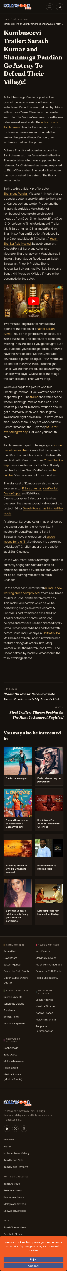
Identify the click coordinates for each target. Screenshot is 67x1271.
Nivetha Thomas (45, 1006)
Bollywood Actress (15, 1210)
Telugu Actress (13, 1190)
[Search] (59, 6)
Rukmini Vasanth (13, 997)
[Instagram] (24, 1128)
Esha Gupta (10, 1054)
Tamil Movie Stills (14, 1160)
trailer (34, 397)
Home (6, 19)
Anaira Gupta (12, 493)
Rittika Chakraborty (47, 977)
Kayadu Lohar (11, 1017)
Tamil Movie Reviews (16, 1166)
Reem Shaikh (11, 1068)
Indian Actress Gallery (16, 1153)
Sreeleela (9, 1010)
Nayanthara (10, 958)
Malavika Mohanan (46, 1019)
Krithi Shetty (43, 951)
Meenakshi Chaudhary (49, 964)
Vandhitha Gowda (14, 1003)
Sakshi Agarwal (12, 964)
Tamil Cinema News (15, 1227)
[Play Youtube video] (33, 301)
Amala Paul (10, 951)
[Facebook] (7, 1128)
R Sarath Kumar (32, 488)
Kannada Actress (14, 1197)
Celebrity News (13, 1234)
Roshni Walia (11, 1048)
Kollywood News (20, 19)
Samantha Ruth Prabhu (17, 971)
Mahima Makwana (46, 958)
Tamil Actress (12, 1183)
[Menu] (49, 6)
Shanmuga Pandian (16, 194)
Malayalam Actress (15, 1203)
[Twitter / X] (15, 1128)
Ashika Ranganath (14, 1023)
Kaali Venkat (50, 488)
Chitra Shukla (51, 633)
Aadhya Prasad (44, 1013)
